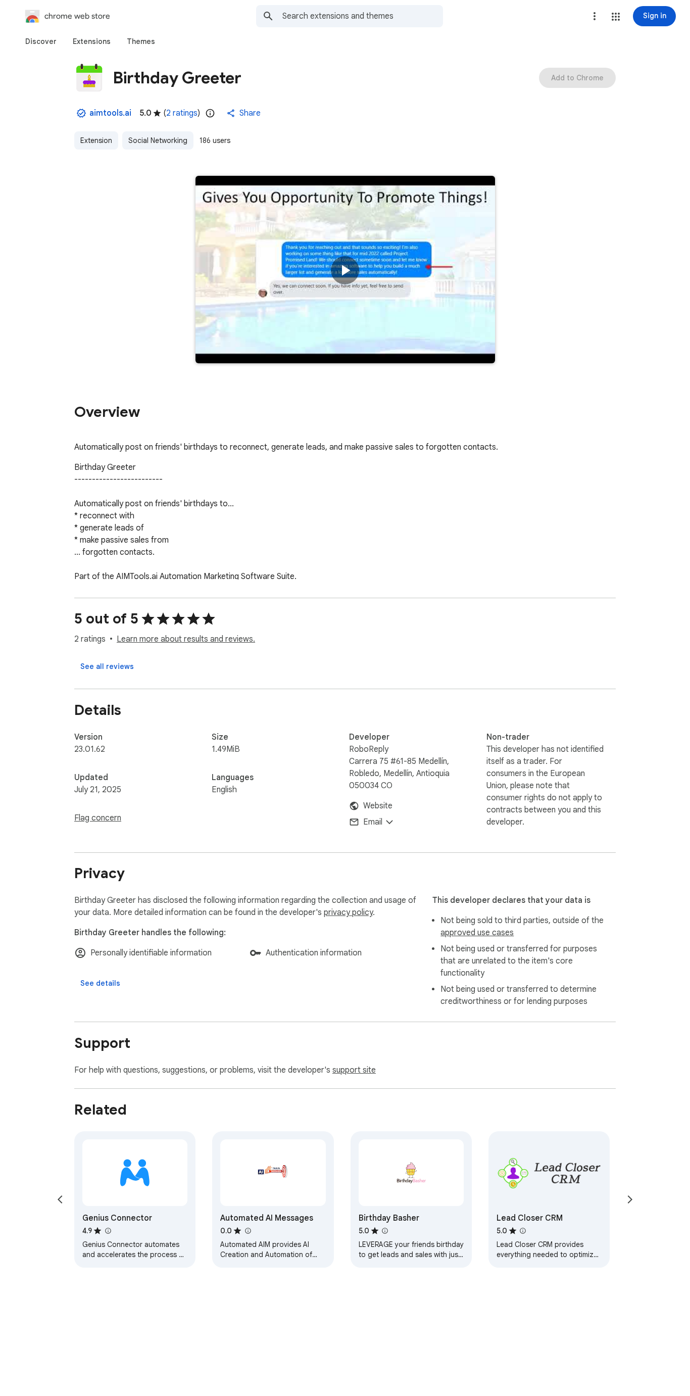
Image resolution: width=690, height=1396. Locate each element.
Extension (96, 140)
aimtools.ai (110, 113)
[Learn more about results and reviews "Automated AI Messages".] (247, 1231)
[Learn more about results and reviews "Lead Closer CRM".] (523, 1231)
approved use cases (477, 933)
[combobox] (362, 16)
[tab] (41, 41)
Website (377, 806)
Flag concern (97, 818)
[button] (616, 17)
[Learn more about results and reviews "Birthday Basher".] (385, 1231)
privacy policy (348, 912)
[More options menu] (594, 16)
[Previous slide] (60, 1199)
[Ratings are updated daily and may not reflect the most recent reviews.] (210, 113)
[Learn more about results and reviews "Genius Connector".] (107, 1231)
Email (372, 822)
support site (354, 1070)
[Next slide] (630, 1199)
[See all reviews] (107, 666)
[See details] (100, 983)
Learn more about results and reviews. (186, 639)
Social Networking (157, 140)
